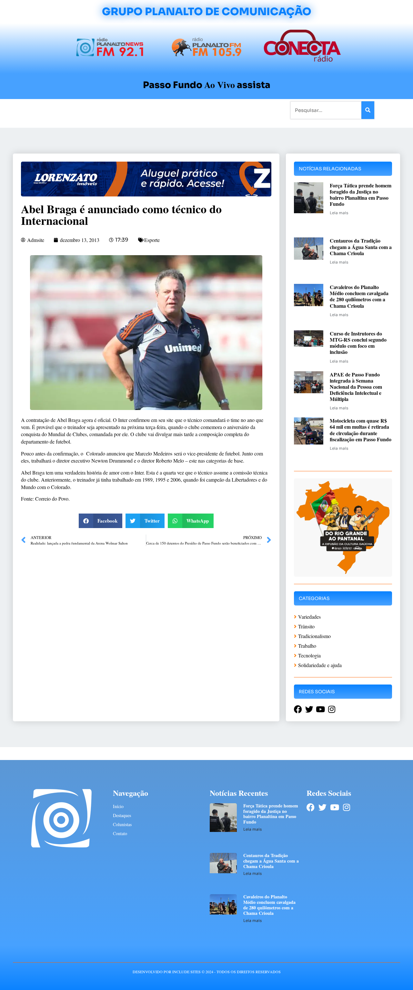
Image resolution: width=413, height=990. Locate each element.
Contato (228, 110)
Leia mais (339, 212)
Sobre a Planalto (193, 110)
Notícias (62, 110)
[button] (101, 521)
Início (40, 110)
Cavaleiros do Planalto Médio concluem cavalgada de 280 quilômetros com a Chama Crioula (359, 296)
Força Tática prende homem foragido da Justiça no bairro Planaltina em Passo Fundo (360, 195)
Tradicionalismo (119, 110)
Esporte (152, 239)
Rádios (85, 110)
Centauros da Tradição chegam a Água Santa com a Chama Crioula (361, 246)
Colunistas (156, 110)
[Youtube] (334, 807)
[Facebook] (311, 807)
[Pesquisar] (367, 110)
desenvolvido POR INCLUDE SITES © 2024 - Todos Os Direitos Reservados (207, 971)
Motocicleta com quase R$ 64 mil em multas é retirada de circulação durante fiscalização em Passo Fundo (360, 430)
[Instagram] (346, 807)
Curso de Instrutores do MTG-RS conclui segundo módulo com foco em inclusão (358, 343)
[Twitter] (322, 807)
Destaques (122, 815)
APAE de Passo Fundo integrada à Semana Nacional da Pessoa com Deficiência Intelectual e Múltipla (356, 387)
